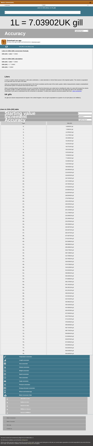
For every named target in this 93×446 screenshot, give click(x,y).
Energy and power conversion (27, 388)
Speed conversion (24, 374)
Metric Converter (11, 421)
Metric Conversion (11, 418)
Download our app (14, 40)
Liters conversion (77, 91)
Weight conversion (24, 370)
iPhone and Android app (25, 391)
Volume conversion (24, 367)
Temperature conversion (25, 356)
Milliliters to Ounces (26, 409)
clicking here (25, 440)
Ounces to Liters (25, 405)
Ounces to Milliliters (26, 412)
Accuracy (15, 33)
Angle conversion (23, 381)
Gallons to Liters (25, 402)
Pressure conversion (24, 384)
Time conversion (23, 377)
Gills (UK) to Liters (25, 398)
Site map (9, 425)
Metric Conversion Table (25, 395)
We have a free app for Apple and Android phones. (23, 42)
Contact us (9, 428)
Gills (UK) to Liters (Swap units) (26, 46)
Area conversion (23, 363)
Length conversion (24, 360)
